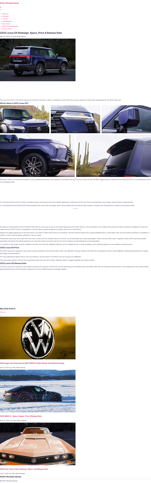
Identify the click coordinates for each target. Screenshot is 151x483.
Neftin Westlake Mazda (10, 26)
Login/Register (7, 21)
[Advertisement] (75, 90)
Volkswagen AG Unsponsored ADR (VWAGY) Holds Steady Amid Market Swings (32, 363)
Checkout (5, 16)
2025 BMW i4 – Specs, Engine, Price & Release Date (21, 416)
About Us (5, 14)
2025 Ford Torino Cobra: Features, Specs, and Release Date (24, 469)
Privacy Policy (7, 29)
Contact (5, 19)
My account (6, 24)
